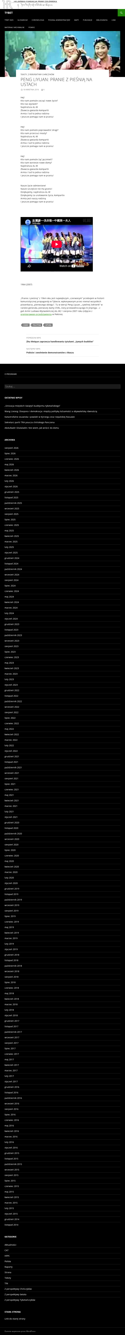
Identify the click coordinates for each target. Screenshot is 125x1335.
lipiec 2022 (10, 717)
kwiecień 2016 (12, 1131)
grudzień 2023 (12, 624)
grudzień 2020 (12, 822)
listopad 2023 (11, 629)
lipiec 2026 (10, 453)
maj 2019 (9, 927)
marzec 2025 (11, 541)
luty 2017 (9, 1076)
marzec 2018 (11, 1004)
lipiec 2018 (10, 982)
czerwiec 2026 (12, 458)
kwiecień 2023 (12, 668)
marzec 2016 (11, 1136)
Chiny (26, 325)
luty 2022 (9, 745)
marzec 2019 (11, 938)
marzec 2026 (11, 475)
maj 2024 (9, 596)
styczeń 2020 (11, 883)
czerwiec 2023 (12, 657)
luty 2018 (9, 1009)
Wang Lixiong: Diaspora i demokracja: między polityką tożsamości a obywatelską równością (51, 411)
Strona (8, 1272)
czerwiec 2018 (12, 987)
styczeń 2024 (11, 618)
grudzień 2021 (12, 756)
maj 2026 (9, 464)
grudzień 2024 (12, 558)
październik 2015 (13, 1164)
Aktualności (10, 1244)
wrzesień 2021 (12, 772)
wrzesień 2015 (12, 1169)
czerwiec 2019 (12, 921)
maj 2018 (9, 993)
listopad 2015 (11, 1158)
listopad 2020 (11, 828)
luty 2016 (9, 1142)
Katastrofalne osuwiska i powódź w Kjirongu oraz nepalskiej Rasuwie (40, 416)
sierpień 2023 (11, 646)
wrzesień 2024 (12, 574)
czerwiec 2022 (12, 723)
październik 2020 (13, 833)
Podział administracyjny (59, 20)
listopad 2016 (11, 1092)
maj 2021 (9, 795)
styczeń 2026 (11, 486)
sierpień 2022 (11, 712)
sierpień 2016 (11, 1109)
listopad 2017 (11, 1026)
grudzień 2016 (12, 1087)
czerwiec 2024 (12, 591)
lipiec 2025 (10, 519)
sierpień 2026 (11, 447)
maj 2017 (9, 1059)
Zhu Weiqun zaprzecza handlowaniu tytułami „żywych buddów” (60, 340)
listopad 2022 (11, 695)
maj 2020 (9, 861)
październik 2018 (13, 965)
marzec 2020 (11, 872)
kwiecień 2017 (12, 1065)
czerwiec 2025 (12, 525)
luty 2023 (9, 679)
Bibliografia (101, 20)
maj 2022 (9, 728)
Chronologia (38, 20)
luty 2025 (9, 547)
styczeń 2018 (11, 1015)
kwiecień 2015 (12, 1197)
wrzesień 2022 (12, 706)
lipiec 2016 (10, 1114)
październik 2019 (13, 899)
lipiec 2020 (10, 850)
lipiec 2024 (10, 585)
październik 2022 (13, 701)
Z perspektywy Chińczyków (41, 74)
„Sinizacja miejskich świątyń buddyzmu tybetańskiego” (32, 405)
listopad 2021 (11, 761)
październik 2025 (13, 503)
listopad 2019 (11, 894)
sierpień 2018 (11, 976)
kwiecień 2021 (12, 800)
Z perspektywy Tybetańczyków (20, 1299)
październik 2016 (13, 1098)
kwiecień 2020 (12, 866)
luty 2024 (9, 613)
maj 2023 (9, 662)
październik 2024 (13, 569)
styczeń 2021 (11, 817)
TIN (6, 1283)
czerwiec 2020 (12, 855)
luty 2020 (9, 877)
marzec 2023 (11, 673)
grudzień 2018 (12, 954)
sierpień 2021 (11, 778)
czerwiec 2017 (12, 1053)
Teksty (24, 74)
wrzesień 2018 (12, 971)
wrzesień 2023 (12, 640)
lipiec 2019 (10, 916)
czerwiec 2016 (12, 1120)
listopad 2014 (11, 1224)
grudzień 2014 (12, 1219)
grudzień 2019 (12, 888)
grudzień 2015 (12, 1153)
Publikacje (87, 20)
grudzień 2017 (12, 1020)
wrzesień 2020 (12, 839)
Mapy (76, 20)
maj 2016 (9, 1125)
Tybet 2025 (9, 20)
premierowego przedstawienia (36, 314)
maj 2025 (9, 530)
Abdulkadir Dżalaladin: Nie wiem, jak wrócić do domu (32, 427)
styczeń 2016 (11, 1147)
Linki (114, 20)
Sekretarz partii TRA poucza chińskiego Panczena (30, 422)
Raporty (8, 1266)
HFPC (7, 1255)
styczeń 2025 (11, 552)
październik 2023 (13, 635)
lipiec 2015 (10, 1180)
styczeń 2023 (11, 684)
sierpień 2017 (11, 1042)
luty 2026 (9, 480)
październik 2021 (13, 767)
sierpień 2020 (11, 844)
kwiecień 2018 (12, 998)
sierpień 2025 (11, 514)
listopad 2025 (11, 497)
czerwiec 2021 (12, 789)
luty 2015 (9, 1208)
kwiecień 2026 (12, 469)
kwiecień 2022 (12, 734)
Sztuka (48, 325)
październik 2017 (13, 1031)
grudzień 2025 (12, 492)
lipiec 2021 (10, 784)
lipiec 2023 (10, 651)
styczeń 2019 (11, 949)
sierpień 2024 (11, 580)
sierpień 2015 (11, 1175)
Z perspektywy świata (15, 1294)
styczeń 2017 (11, 1081)
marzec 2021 (11, 806)
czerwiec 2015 (12, 1186)
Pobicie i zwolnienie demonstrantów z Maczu (50, 351)
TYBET (9, 13)
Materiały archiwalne (14, 27)
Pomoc (32, 27)
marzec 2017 (11, 1070)
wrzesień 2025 (12, 508)
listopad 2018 (11, 960)
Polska (8, 1261)
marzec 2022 (11, 739)
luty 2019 (9, 943)
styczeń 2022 (11, 750)
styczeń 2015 (11, 1213)
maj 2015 (9, 1191)
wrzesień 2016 (12, 1103)
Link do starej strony (15, 1318)
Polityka (37, 325)
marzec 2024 (11, 607)
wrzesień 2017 (12, 1037)
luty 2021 (9, 811)
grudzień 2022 (12, 690)
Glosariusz (23, 20)
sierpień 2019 (11, 910)
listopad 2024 (11, 563)
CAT (7, 1250)
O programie (11, 374)
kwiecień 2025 (12, 536)
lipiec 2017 (10, 1048)
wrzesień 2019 (12, 905)
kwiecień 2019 (12, 932)
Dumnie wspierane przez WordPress (20, 1331)
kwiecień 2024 (12, 602)
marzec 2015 (11, 1202)
